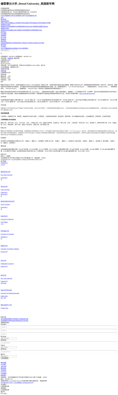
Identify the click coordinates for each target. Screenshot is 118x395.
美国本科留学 (5, 21)
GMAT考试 (40, 43)
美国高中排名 (5, 30)
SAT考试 (23, 43)
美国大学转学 (38, 23)
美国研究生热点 (43, 26)
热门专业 (3, 37)
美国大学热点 (5, 23)
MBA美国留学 (34, 26)
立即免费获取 (4, 358)
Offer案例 (3, 34)
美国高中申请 (21, 30)
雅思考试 (9, 43)
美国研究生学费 (15, 26)
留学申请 (3, 19)
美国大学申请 (30, 23)
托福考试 (3, 43)
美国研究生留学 (5, 24)
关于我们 (3, 46)
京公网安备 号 (23, 382)
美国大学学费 (46, 23)
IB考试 (18, 43)
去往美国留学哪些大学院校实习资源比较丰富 (14, 319)
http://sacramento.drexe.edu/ (87, 93)
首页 (2, 17)
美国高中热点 (38, 30)
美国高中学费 (30, 30)
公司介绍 (3, 48)
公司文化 (20, 48)
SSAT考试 (29, 43)
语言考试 (3, 41)
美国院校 (3, 35)
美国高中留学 (5, 28)
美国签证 (3, 39)
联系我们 (25, 48)
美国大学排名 (21, 23)
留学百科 (3, 44)
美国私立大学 (13, 23)
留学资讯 (3, 32)
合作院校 (14, 48)
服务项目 (9, 48)
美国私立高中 (13, 30)
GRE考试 (34, 43)
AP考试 (14, 43)
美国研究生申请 (5, 26)
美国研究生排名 (25, 26)
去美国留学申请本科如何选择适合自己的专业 (14, 320)
